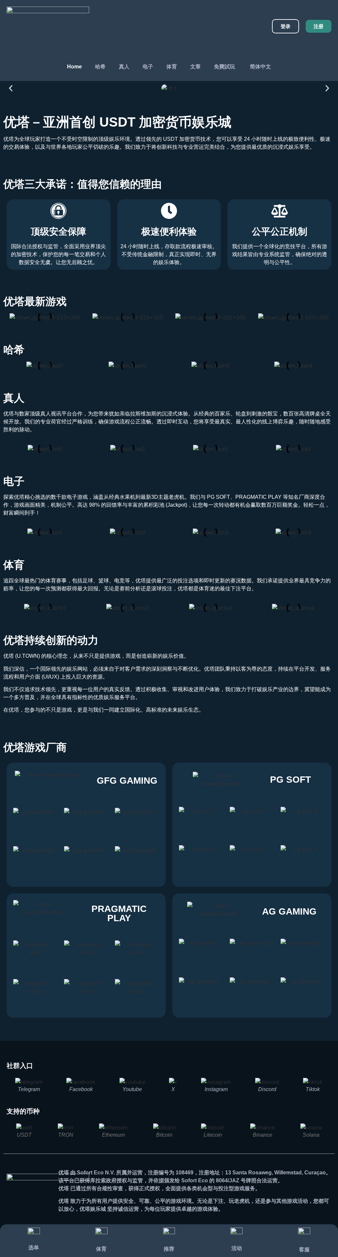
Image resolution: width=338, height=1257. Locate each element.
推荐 (169, 1249)
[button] (11, 88)
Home (74, 66)
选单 (33, 1247)
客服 (304, 1249)
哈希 (100, 66)
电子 (148, 66)
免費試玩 (224, 66)
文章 (195, 66)
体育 (171, 66)
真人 (124, 66)
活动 (236, 1248)
